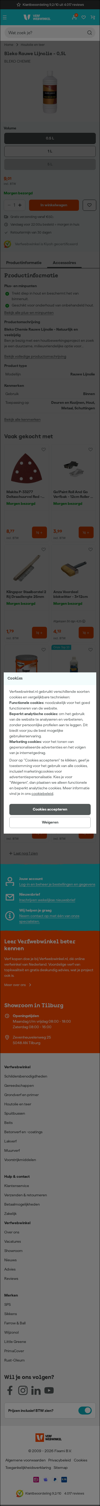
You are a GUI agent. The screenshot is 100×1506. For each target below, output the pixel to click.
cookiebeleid (42, 793)
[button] (50, 809)
